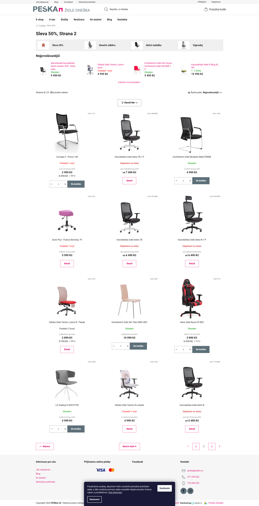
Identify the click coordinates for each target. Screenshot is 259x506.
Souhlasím (164, 488)
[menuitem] (39, 19)
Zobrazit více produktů (128, 82)
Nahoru (46, 446)
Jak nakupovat (42, 2)
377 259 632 (193, 477)
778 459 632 (193, 483)
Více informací (115, 492)
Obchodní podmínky (87, 2)
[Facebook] (183, 491)
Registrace (216, 2)
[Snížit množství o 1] (52, 184)
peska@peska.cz (195, 470)
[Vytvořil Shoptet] (205, 503)
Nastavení (94, 499)
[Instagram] (190, 491)
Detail (129, 180)
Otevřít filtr (129, 102)
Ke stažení (68, 2)
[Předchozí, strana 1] (196, 446)
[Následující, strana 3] (211, 446)
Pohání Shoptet (215, 503)
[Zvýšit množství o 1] (65, 184)
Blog (56, 2)
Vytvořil (176, 503)
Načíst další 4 (129, 446)
